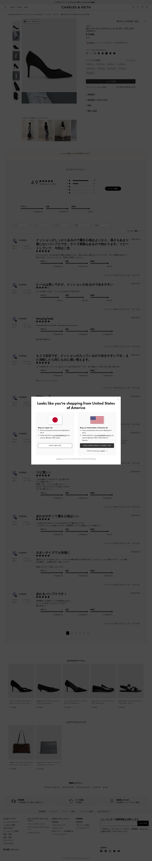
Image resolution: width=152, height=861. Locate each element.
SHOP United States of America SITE (97, 445)
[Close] (118, 399)
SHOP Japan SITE (55, 445)
